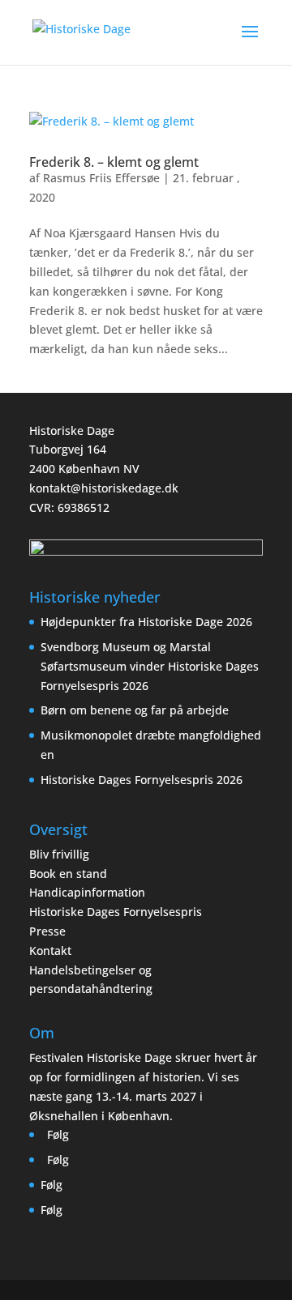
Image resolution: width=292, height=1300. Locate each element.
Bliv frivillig (59, 854)
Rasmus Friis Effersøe (101, 177)
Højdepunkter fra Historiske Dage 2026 (146, 621)
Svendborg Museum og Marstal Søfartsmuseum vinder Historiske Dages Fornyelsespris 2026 (150, 666)
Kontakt (50, 950)
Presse (47, 931)
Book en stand (68, 873)
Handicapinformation (87, 892)
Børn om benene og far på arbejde (135, 710)
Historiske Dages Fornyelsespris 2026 (142, 779)
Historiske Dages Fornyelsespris (115, 911)
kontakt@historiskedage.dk (103, 488)
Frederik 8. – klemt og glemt (114, 162)
